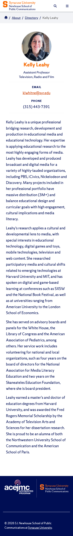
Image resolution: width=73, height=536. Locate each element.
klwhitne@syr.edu (36, 92)
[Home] (19, 6)
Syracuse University (40, 528)
